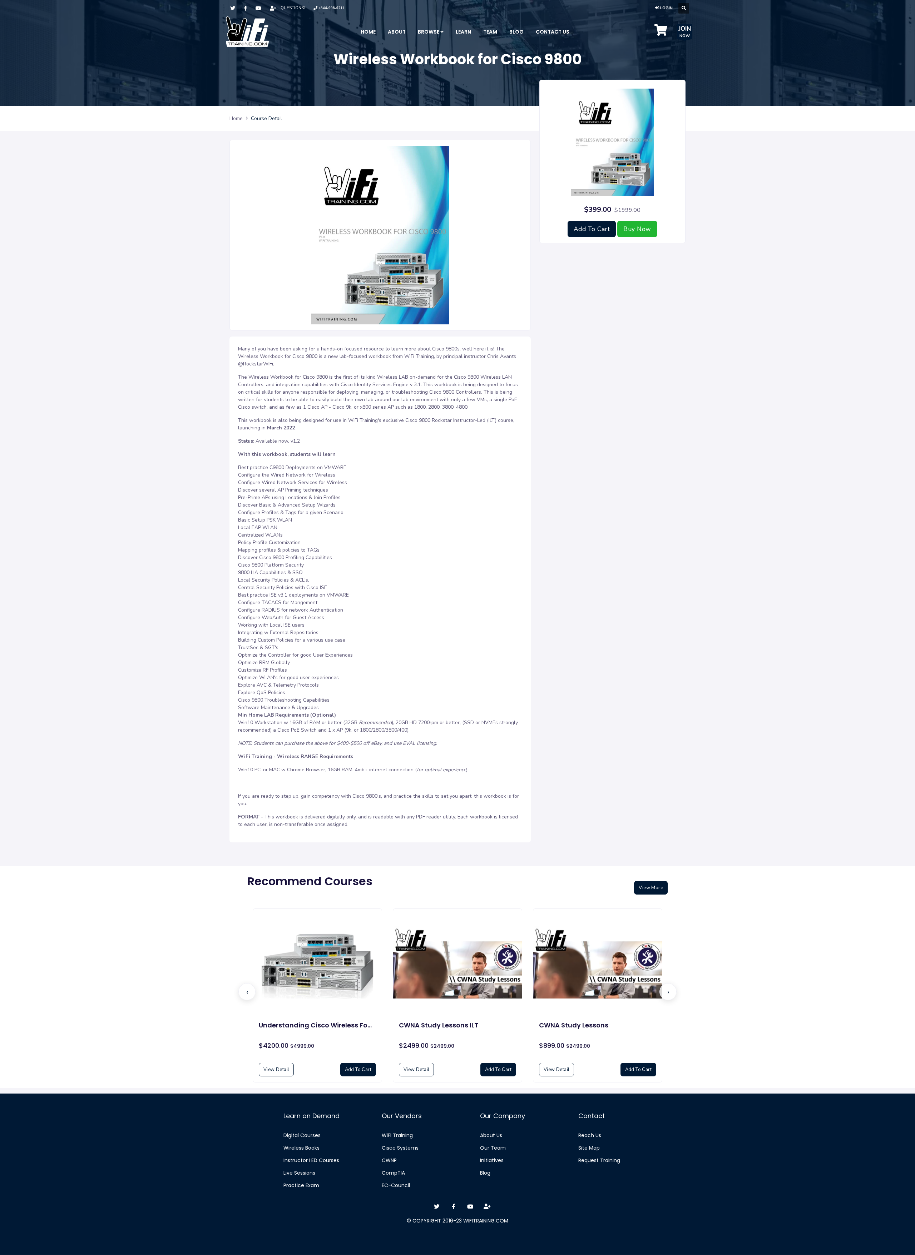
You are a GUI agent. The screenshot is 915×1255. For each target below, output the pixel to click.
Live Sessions (299, 1172)
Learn (463, 31)
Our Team (493, 1147)
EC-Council (396, 1185)
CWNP (389, 1160)
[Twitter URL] (232, 8)
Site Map (589, 1147)
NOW (684, 32)
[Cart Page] (660, 32)
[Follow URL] (273, 8)
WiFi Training (397, 1135)
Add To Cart (592, 229)
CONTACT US (552, 31)
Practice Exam (301, 1185)
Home (368, 31)
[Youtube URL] (258, 8)
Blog (485, 1172)
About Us (491, 1135)
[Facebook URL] (245, 8)
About (397, 31)
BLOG (516, 31)
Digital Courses (302, 1135)
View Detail (276, 1069)
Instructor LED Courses (311, 1160)
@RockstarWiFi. (257, 363)
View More (651, 888)
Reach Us (589, 1135)
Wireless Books (301, 1147)
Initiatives (492, 1160)
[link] (329, 8)
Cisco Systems (400, 1147)
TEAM (490, 31)
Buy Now (637, 229)
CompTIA (393, 1172)
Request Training (599, 1160)
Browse (429, 31)
